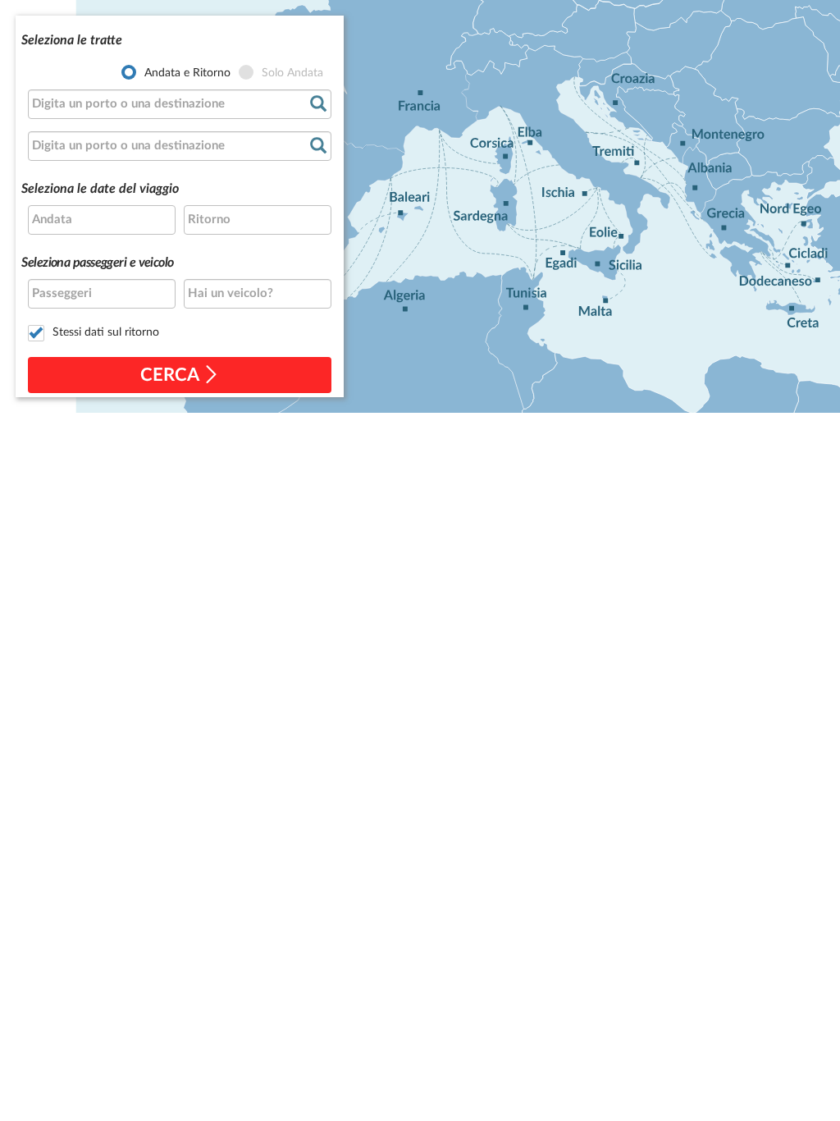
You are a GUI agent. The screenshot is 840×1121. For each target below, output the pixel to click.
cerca (171, 375)
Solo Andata (292, 73)
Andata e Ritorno (187, 73)
